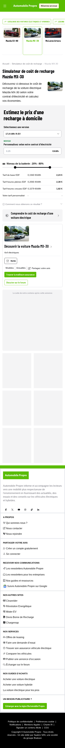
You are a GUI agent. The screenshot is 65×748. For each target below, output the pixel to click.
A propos (8, 517)
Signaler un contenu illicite (28, 727)
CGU (46, 727)
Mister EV (11, 611)
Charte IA (47, 724)
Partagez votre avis (41, 268)
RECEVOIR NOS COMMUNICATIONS (21, 563)
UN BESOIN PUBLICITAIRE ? (17, 699)
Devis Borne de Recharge (20, 617)
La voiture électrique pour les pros (21, 690)
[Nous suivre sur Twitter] (12, 509)
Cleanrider (11, 600)
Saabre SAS (40, 735)
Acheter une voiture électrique (19, 679)
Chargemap (12, 622)
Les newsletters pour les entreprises (25, 574)
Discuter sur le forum (16, 282)
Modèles (10, 268)
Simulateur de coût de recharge (27, 63)
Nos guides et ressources (19, 580)
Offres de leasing (15, 637)
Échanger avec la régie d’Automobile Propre (24, 706)
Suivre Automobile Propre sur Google (27, 586)
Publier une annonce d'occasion (23, 659)
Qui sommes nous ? (16, 523)
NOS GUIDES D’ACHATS (15, 673)
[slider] (15, 167)
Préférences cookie (45, 721)
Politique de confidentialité (20, 721)
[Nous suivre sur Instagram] (25, 509)
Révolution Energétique (18, 606)
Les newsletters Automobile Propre (24, 568)
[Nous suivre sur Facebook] (5, 509)
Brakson (38, 738)
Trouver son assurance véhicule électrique (28, 648)
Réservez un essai (49, 6)
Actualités (21, 268)
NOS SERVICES (11, 631)
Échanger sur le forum (18, 664)
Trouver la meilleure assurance (20, 274)
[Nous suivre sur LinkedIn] (38, 509)
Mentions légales (32, 724)
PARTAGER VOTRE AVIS (15, 543)
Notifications (15, 724)
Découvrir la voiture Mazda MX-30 (26, 246)
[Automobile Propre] (25, 6)
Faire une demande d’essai (20, 642)
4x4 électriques (11, 252)
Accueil (5, 63)
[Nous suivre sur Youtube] (18, 509)
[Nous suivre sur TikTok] (31, 509)
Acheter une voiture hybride (17, 684)
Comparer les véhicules (18, 653)
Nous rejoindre (14, 534)
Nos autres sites (13, 595)
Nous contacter (14, 528)
